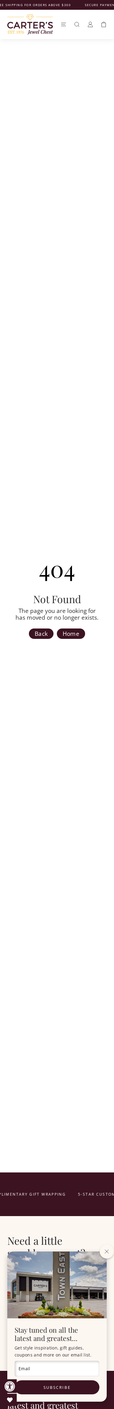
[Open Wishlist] (10, 1400)
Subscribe (57, 1387)
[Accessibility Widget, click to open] (10, 1386)
